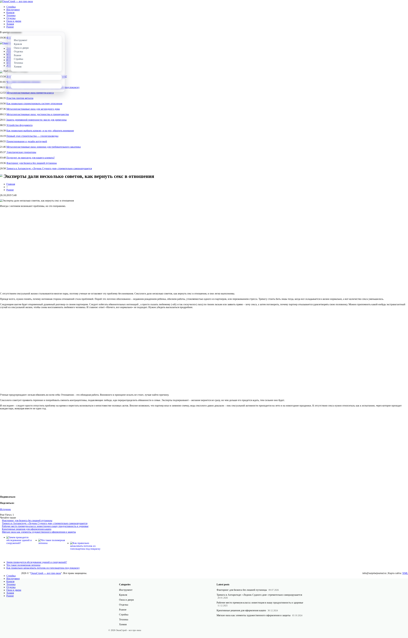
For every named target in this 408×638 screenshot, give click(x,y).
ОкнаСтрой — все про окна (46, 573)
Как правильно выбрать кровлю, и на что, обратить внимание (40, 130)
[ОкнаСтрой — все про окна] (16, 1)
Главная (10, 184)
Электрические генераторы (21, 152)
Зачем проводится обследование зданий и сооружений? (36, 562)
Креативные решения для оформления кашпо (26, 529)
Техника (10, 15)
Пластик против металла (19, 98)
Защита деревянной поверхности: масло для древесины (36, 119)
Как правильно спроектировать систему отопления (34, 103)
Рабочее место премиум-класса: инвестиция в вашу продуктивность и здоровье (45, 526)
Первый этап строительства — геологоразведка (32, 136)
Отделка (10, 18)
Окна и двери (13, 21)
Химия (10, 24)
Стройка (11, 6)
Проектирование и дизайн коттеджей (26, 141)
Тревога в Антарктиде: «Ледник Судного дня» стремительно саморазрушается (49, 168)
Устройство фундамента (19, 125)
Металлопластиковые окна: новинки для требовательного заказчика (43, 146)
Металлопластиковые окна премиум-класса (30, 92)
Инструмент (13, 9)
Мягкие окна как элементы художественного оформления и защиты (39, 532)
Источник (5, 509)
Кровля (10, 12)
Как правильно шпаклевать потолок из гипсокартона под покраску (43, 568)
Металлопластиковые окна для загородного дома (33, 109)
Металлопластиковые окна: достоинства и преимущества (37, 114)
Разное (10, 26)
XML (405, 573)
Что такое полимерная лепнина (23, 565)
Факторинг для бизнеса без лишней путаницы (31, 163)
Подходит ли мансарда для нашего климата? (30, 157)
